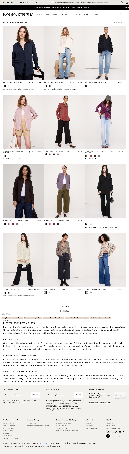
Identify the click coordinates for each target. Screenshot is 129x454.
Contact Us (109, 423)
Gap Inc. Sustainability (92, 428)
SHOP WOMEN (77, 7)
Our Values (89, 425)
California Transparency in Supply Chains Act (36, 446)
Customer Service (8, 423)
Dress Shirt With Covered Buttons (77, 318)
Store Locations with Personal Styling (38, 425)
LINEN (55, 14)
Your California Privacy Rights (58, 443)
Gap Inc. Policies (56, 446)
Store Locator (110, 425)
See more (5, 320)
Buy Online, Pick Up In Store (11, 438)
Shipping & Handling (9, 425)
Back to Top (64, 311)
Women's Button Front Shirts (53, 318)
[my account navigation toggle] (122, 2)
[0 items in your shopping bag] (127, 2)
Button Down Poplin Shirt (32, 318)
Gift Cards (6, 433)
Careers (88, 423)
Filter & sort (118, 22)
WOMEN (40, 14)
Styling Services (31, 423)
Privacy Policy (67, 405)
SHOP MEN (88, 7)
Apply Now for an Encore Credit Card (67, 430)
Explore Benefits (61, 425)
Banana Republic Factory (113, 428)
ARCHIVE (63, 14)
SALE (86, 14)
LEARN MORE (105, 402)
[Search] (121, 14)
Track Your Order (8, 430)
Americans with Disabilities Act (12, 446)
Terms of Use (72, 443)
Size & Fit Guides (8, 435)
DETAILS (106, 2)
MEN (47, 14)
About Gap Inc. (93, 443)
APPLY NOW (100, 2)
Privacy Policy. (20, 402)
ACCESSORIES (76, 14)
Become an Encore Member (64, 423)
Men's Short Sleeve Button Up (101, 318)
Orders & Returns (8, 428)
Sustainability (83, 443)
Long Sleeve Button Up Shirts (12, 318)
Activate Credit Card (62, 428)
